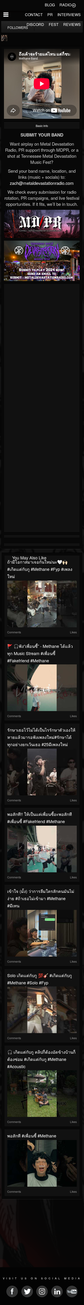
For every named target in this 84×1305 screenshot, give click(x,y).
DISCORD (35, 24)
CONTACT (34, 14)
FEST (54, 24)
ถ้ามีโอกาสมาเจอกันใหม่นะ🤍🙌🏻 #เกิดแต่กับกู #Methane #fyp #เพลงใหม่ (39, 569)
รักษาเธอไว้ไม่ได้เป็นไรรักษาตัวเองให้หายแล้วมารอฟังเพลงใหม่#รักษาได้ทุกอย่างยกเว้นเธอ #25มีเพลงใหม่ (41, 737)
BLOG (50, 4)
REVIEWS (72, 24)
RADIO (65, 4)
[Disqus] (41, 347)
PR (50, 14)
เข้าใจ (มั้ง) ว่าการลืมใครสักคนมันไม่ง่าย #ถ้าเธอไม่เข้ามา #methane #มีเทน (40, 898)
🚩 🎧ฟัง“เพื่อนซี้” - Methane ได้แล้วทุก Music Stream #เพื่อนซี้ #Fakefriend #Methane (40, 653)
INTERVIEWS (69, 14)
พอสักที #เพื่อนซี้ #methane (31, 1136)
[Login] (73, 5)
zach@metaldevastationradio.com (42, 183)
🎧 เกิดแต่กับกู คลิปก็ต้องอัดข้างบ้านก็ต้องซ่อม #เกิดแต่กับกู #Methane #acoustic (41, 1059)
